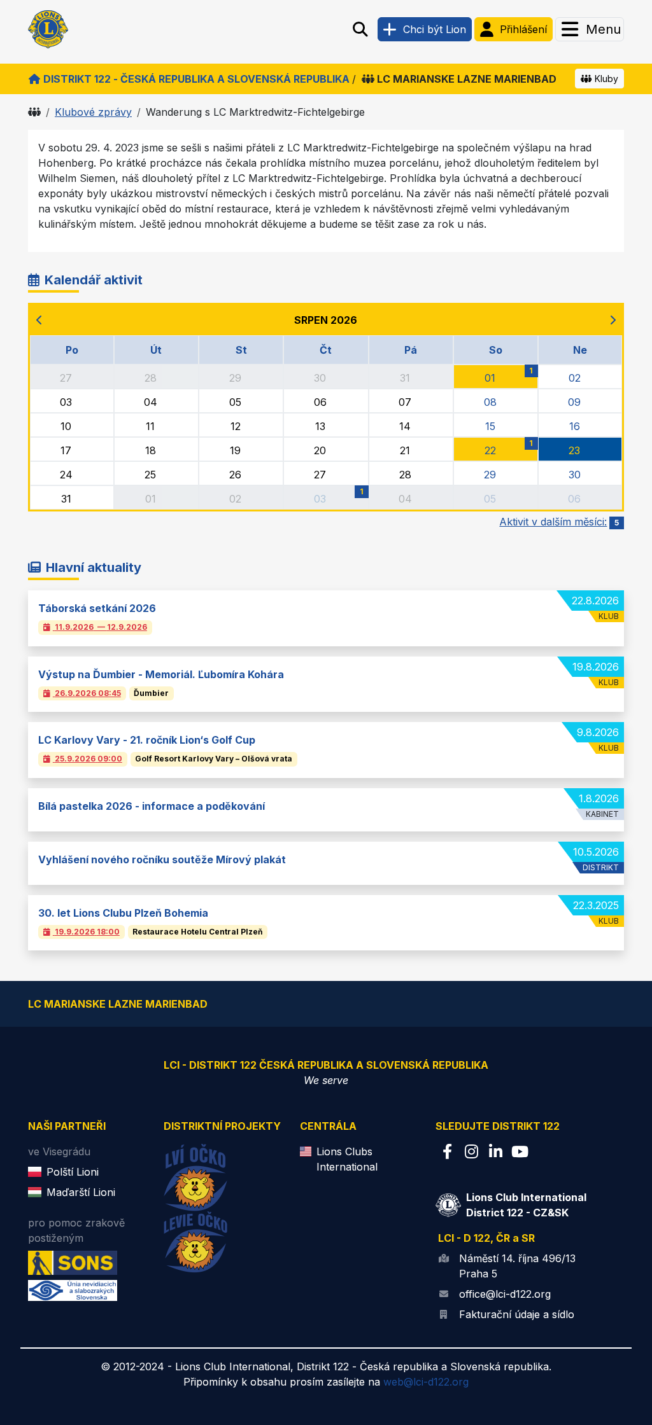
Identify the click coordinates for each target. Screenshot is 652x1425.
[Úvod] (34, 112)
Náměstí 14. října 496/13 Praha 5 (517, 1266)
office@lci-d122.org (505, 1294)
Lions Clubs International (347, 1159)
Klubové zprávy (93, 112)
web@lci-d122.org (426, 1381)
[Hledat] (360, 29)
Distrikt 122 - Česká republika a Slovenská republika (196, 79)
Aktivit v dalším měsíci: (559, 521)
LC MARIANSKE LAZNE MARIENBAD (466, 79)
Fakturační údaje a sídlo (516, 1314)
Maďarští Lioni (80, 1192)
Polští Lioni (72, 1171)
